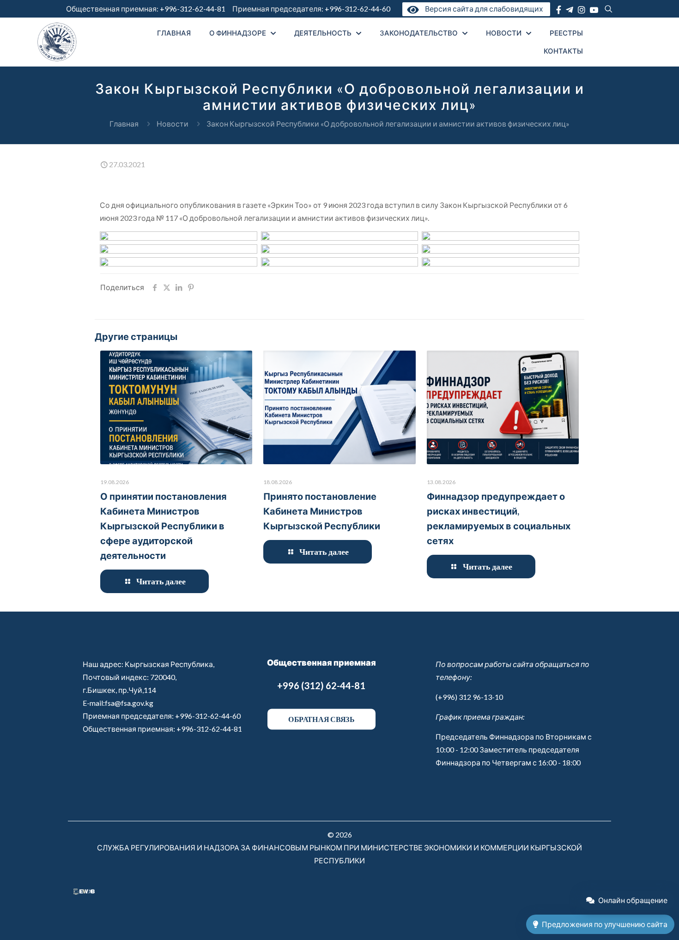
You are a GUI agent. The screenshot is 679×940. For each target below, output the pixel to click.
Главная (124, 123)
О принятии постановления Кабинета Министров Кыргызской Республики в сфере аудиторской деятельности (163, 526)
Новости (172, 123)
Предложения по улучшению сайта (604, 924)
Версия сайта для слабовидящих (482, 8)
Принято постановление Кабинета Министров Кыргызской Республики (321, 511)
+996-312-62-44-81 (192, 8)
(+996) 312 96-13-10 (469, 696)
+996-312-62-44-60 (358, 8)
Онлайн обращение (632, 900)
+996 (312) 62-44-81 (321, 685)
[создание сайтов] (84, 891)
